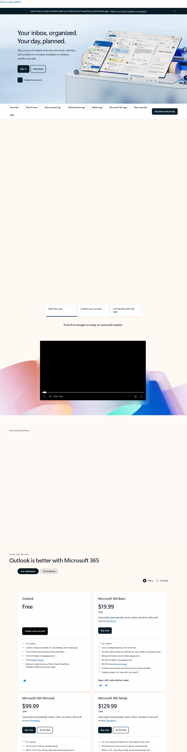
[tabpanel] (92, 203)
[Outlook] (100, 685)
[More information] (48, 656)
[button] (21, 503)
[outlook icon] (24, 680)
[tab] (18, 149)
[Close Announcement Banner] (174, 11)
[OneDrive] (106, 685)
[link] (14, 108)
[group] (50, 475)
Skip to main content (10, 1)
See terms (111, 620)
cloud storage (38, 659)
